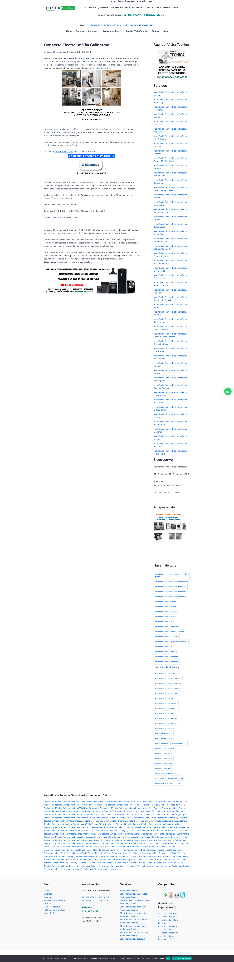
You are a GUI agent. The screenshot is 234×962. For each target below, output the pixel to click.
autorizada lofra (161, 743)
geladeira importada (176, 778)
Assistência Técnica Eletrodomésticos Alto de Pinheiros (69, 814)
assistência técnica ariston (165, 607)
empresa (85, 58)
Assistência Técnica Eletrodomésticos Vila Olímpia (116, 811)
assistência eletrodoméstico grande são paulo (171, 575)
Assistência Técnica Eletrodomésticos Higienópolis (164, 814)
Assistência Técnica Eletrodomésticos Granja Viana (162, 840)
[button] (98, 31)
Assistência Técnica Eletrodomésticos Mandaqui (102, 866)
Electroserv (163, 923)
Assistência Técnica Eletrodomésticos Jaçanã (65, 801)
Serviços (48, 897)
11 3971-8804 (129, 25)
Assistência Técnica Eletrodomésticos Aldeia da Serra (113, 840)
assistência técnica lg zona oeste (168, 688)
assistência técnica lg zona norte (168, 683)
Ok (168, 958)
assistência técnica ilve (164, 647)
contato (54, 217)
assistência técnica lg (168, 667)
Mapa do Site (50, 913)
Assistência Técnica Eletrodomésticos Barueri (110, 837)
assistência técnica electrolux (167, 627)
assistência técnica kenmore (166, 657)
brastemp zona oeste (163, 763)
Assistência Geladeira (168, 913)
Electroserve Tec (166, 939)
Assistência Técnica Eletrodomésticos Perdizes (118, 814)
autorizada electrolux (163, 738)
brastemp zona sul (162, 768)
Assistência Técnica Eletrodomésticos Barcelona (106, 856)
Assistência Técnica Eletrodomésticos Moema (121, 808)
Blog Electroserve (52, 907)
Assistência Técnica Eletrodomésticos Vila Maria (149, 862)
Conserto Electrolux (64, 151)
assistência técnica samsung (166, 708)
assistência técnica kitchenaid (167, 662)
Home (46, 890)
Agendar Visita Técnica (54, 900)
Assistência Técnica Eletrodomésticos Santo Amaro (165, 834)
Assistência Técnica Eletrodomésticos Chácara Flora (104, 824)
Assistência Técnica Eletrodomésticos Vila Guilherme (101, 862)
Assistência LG (165, 929)
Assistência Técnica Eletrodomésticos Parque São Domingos (105, 859)
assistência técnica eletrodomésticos (170, 632)
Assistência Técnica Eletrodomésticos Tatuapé (155, 827)
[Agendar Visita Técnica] (172, 65)
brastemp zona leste (163, 753)
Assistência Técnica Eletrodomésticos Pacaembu (66, 817)
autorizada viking (179, 743)
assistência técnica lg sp (165, 673)
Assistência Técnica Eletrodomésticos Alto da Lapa (153, 856)
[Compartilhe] (170, 895)
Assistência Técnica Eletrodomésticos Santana (155, 859)
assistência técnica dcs (164, 622)
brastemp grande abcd (164, 748)
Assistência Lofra (166, 936)
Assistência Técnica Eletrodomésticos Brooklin (70, 811)
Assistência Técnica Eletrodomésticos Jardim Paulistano (70, 805)
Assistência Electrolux (168, 933)
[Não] (231, 958)
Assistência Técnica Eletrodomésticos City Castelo (67, 843)
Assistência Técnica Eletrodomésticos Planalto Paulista (155, 824)
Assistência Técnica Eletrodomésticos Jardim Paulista (162, 801)
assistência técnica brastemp (167, 612)
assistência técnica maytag (166, 703)
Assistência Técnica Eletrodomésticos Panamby (103, 821)
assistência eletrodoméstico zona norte (170, 592)
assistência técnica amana (165, 602)
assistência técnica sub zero (166, 718)
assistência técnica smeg (165, 713)
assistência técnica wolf (164, 728)
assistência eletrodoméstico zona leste (170, 587)
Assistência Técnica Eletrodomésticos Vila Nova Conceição (71, 808)
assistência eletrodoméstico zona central (171, 582)
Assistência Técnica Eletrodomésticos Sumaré (111, 817)
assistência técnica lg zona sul (167, 693)
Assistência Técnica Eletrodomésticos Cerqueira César (153, 830)
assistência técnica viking (165, 723)
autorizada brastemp (163, 733)
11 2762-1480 (146, 25)
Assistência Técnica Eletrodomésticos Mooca (112, 827)
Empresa (48, 894)
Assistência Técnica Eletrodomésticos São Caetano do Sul (79, 846)
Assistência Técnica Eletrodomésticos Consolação (104, 830)
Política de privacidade (54, 910)
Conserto (48, 52)
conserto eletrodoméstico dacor (168, 773)
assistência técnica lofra (164, 698)
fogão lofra (159, 778)
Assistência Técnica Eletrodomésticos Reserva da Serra (117, 843)
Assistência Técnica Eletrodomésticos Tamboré (66, 840)
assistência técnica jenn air (166, 652)
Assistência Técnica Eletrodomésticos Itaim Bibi (162, 805)
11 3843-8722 (111, 25)
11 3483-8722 (94, 25)
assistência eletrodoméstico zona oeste (171, 597)
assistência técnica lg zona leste (168, 678)
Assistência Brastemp (168, 926)
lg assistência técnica (163, 783)
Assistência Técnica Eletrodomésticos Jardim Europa (111, 801)
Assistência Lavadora (168, 920)
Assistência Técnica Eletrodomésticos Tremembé (148, 866)
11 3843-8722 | (89, 900)
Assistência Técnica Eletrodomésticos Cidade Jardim (150, 821)
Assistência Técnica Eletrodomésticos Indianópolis (67, 827)
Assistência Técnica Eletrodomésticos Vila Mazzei (98, 869)
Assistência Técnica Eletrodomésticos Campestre (99, 853)
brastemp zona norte (163, 758)
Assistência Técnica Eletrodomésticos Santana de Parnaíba (159, 837)
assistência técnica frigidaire (166, 637)
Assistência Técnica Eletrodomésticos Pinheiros (163, 811)
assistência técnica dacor (165, 617)
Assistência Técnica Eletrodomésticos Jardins (118, 805)
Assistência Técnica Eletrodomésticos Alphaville (66, 837)
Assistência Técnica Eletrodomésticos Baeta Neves (98, 850)
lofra (178, 783)
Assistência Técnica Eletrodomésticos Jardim (143, 850)
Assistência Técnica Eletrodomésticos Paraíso (144, 853)
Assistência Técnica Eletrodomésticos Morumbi (155, 817)
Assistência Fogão (166, 916)
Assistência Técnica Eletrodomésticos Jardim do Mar (131, 846)
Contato (47, 903)
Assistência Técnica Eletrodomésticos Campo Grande (115, 834)
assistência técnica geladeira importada (171, 642)
